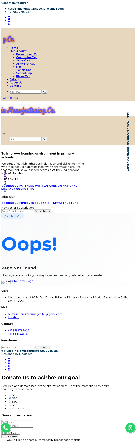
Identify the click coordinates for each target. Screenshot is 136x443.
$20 (14, 398)
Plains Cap (23, 76)
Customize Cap (26, 57)
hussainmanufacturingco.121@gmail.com (36, 8)
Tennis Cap (24, 70)
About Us (16, 82)
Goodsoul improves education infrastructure (39, 202)
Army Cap (23, 60)
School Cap (24, 73)
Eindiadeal (26, 354)
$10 (14, 395)
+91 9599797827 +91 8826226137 (18, 332)
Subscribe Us (42, 347)
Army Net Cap (25, 63)
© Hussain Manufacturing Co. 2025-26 (29, 350)
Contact (15, 85)
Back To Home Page (19, 281)
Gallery (14, 79)
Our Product (18, 51)
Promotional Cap (27, 54)
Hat (18, 66)
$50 (14, 401)
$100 (15, 405)
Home (14, 47)
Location (13, 317)
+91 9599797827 (19, 11)
